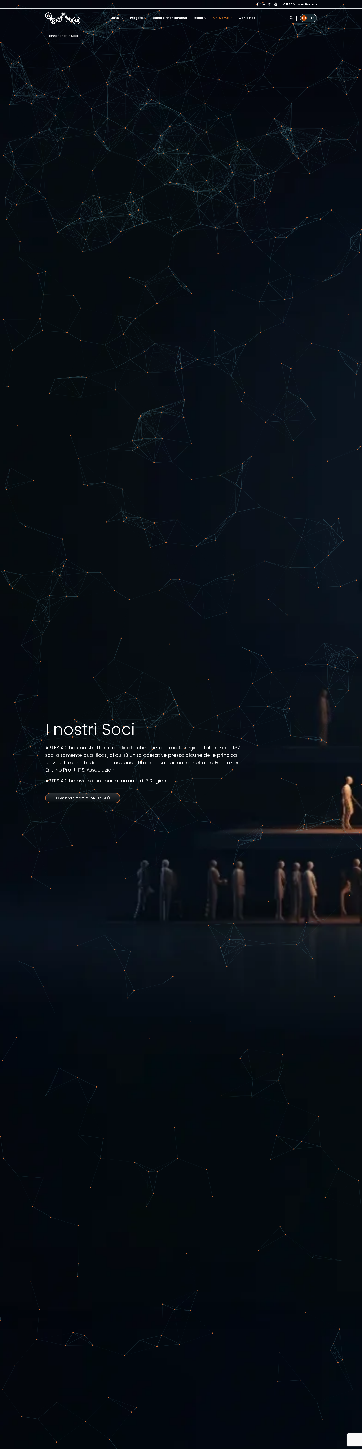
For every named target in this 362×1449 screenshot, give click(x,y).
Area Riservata (307, 4)
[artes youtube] (276, 4)
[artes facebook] (257, 4)
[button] (291, 18)
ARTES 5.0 (288, 4)
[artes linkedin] (263, 4)
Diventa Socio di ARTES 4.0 (83, 798)
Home (52, 36)
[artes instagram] (269, 4)
